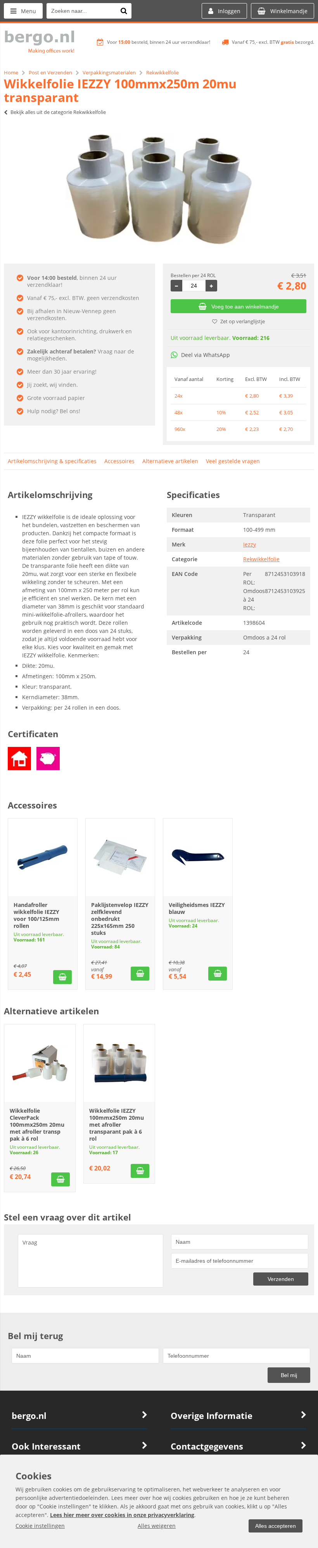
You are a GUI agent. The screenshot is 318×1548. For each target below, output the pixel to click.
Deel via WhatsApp (205, 355)
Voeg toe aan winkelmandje (245, 306)
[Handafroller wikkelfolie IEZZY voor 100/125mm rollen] (42, 857)
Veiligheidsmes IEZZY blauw (197, 908)
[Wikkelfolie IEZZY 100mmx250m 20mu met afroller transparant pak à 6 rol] (119, 1063)
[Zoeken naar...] (123, 11)
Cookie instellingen (40, 1525)
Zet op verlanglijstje (242, 321)
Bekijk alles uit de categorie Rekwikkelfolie (58, 112)
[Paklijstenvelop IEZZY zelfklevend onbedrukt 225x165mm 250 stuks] (120, 857)
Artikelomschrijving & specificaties (52, 461)
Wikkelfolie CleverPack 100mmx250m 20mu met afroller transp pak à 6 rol (37, 1124)
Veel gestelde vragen (233, 461)
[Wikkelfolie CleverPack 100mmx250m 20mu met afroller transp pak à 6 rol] (39, 1063)
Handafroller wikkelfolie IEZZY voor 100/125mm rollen (36, 915)
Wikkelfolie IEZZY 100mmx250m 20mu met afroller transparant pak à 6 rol (116, 1124)
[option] (159, 190)
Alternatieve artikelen (170, 461)
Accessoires (119, 461)
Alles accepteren (275, 1526)
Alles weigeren (157, 1525)
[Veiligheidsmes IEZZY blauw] (197, 857)
